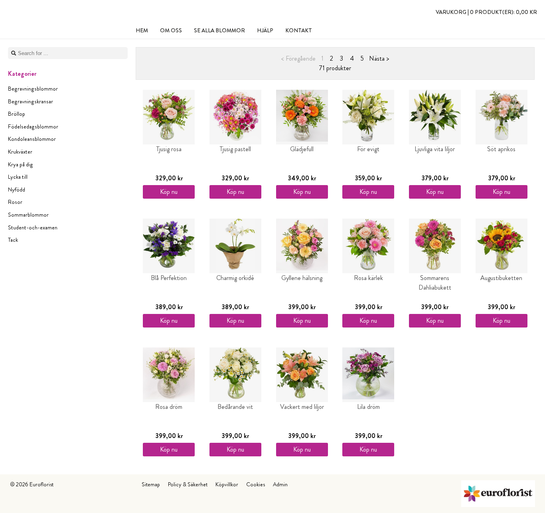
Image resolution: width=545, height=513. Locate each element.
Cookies (255, 484)
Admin (280, 484)
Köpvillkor (226, 484)
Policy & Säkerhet (187, 484)
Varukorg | (486, 12)
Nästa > (379, 58)
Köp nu (169, 191)
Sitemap (151, 484)
